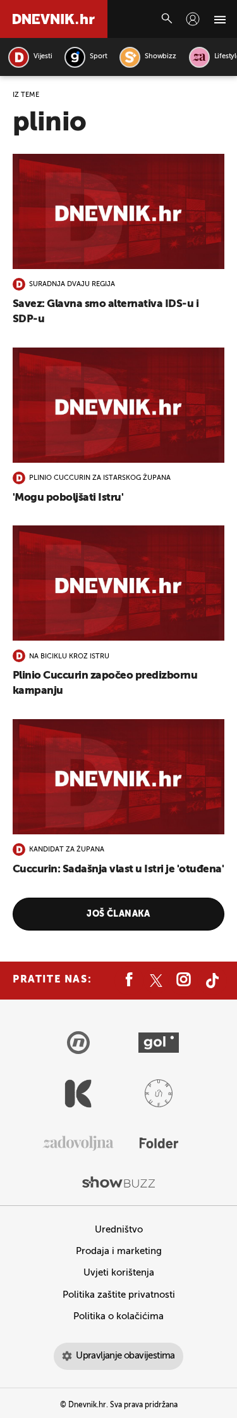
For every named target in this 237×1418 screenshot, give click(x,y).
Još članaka (118, 914)
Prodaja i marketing (119, 1251)
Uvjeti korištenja (118, 1272)
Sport (98, 56)
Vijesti (42, 56)
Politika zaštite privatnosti (119, 1295)
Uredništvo (119, 1229)
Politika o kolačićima (118, 1316)
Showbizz (160, 56)
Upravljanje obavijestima (125, 1355)
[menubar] (193, 19)
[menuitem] (193, 19)
